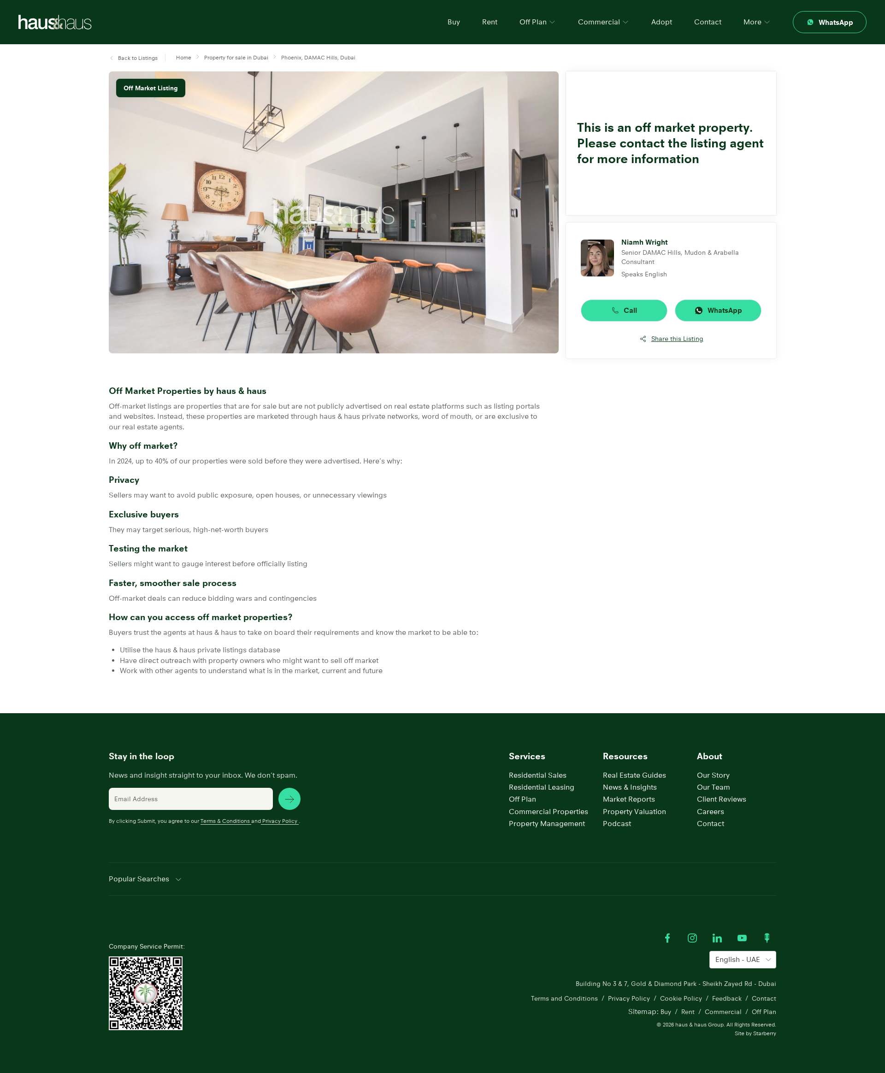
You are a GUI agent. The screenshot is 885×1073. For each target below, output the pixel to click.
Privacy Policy (279, 820)
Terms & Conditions (225, 820)
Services (527, 756)
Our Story (713, 775)
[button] (133, 58)
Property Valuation (634, 811)
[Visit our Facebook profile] (667, 938)
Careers (710, 811)
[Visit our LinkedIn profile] (717, 938)
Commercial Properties (548, 811)
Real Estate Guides (634, 775)
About (709, 756)
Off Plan (522, 799)
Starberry (764, 1033)
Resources (625, 756)
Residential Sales (537, 775)
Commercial (723, 1012)
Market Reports (629, 799)
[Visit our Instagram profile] (692, 938)
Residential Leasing (541, 787)
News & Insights (630, 787)
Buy (454, 22)
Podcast (617, 823)
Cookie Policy (681, 998)
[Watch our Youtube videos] (742, 938)
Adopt (661, 22)
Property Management (547, 823)
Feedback (727, 998)
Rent (489, 22)
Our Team (713, 787)
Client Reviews (721, 799)
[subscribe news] (289, 799)
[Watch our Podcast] (767, 938)
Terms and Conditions (564, 998)
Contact (707, 22)
